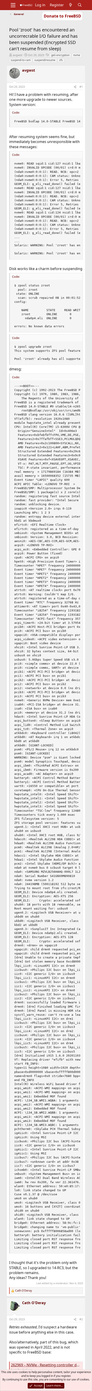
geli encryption (60, 55)
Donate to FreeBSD (62, 16)
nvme (76, 55)
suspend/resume (44, 60)
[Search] (79, 5)
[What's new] (70, 5)
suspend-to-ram (21, 60)
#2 (81, 1319)
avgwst (17, 55)
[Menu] (13, 5)
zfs (61, 60)
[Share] (75, 87)
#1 (81, 87)
